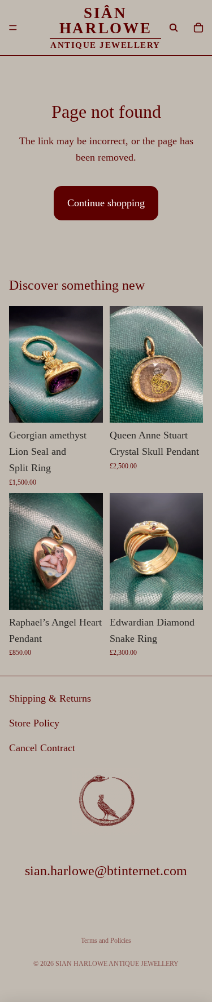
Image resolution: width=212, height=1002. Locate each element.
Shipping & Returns (50, 698)
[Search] (173, 27)
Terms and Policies (106, 941)
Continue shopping (106, 203)
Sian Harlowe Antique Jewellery (117, 964)
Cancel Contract (42, 747)
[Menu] (13, 28)
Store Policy (34, 723)
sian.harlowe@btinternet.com (106, 870)
